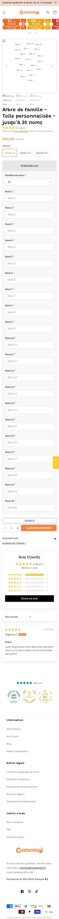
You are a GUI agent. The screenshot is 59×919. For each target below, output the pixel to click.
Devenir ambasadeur (18, 751)
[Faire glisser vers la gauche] (22, 33)
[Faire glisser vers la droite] (36, 33)
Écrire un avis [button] (29, 598)
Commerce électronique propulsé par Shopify (36, 918)
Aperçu (29, 520)
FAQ (9, 829)
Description (10, 538)
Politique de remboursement (22, 786)
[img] (12, 629)
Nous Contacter (15, 822)
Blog (9, 743)
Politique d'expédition (18, 779)
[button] (4, 12)
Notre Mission (14, 728)
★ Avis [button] (56, 462)
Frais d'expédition (21, 131)
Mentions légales (16, 794)
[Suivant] (52, 66)
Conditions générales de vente (23, 771)
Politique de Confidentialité (21, 801)
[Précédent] (6, 66)
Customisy (16, 918)
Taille (6, 145)
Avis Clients (13, 736)
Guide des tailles (15, 837)
